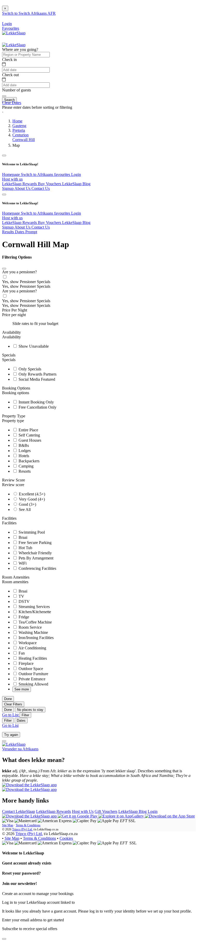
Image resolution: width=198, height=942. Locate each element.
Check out (10, 75)
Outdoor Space (30, 668)
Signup (8, 188)
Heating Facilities (32, 658)
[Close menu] (4, 155)
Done (8, 699)
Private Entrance (31, 679)
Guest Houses (29, 440)
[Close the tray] (4, 939)
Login (76, 174)
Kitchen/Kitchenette (34, 612)
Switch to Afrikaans (37, 174)
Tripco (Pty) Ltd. (22, 829)
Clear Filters (13, 704)
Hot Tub (25, 548)
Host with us (12, 179)
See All (24, 509)
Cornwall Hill (23, 139)
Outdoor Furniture (33, 674)
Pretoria (18, 130)
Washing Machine (33, 632)
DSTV (24, 601)
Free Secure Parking (35, 542)
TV (21, 596)
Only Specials (29, 369)
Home (17, 121)
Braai (22, 537)
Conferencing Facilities (37, 568)
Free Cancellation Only (37, 407)
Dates (21, 720)
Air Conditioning (32, 648)
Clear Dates (11, 102)
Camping (26, 466)
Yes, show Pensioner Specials (26, 281)
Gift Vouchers (106, 811)
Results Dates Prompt (19, 232)
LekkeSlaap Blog (76, 184)
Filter (25, 715)
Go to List (11, 715)
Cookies (66, 838)
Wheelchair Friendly (35, 553)
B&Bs (23, 445)
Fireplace (26, 663)
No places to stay (30, 710)
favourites (62, 174)
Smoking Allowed (33, 684)
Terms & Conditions (28, 825)
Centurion (20, 135)
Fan (21, 653)
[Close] (4, 268)
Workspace (27, 643)
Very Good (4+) (31, 499)
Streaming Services (34, 606)
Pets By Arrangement (35, 558)
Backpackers (28, 461)
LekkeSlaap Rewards (20, 184)
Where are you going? (20, 49)
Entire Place (28, 430)
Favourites (10, 28)
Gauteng (19, 125)
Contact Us (40, 188)
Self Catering (29, 435)
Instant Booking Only (36, 402)
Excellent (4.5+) (31, 494)
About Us (22, 188)
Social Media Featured (36, 379)
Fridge (23, 617)
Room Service (30, 627)
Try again (11, 735)
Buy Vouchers (50, 184)
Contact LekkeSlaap (18, 811)
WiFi (22, 563)
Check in (9, 59)
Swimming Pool (31, 532)
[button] (99, 112)
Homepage (11, 174)
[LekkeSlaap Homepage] (14, 33)
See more (21, 689)
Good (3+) (27, 504)
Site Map (7, 825)
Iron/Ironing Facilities (36, 637)
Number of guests (16, 90)
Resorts (24, 471)
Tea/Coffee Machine (35, 622)
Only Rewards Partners (37, 374)
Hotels (23, 456)
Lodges (24, 450)
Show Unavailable (33, 346)
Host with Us (83, 811)
